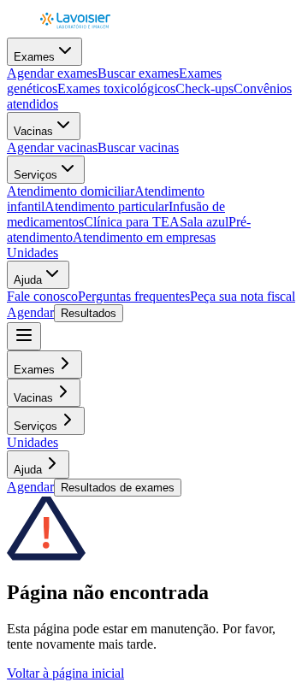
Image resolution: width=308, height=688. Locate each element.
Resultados (88, 313)
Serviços (35, 174)
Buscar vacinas (138, 147)
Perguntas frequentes (134, 296)
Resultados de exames (118, 487)
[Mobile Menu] (24, 336)
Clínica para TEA (132, 222)
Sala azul (204, 222)
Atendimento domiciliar (70, 191)
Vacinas (33, 131)
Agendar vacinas (52, 147)
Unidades (32, 252)
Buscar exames (138, 73)
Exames (34, 56)
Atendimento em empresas (144, 237)
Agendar (30, 312)
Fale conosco (42, 296)
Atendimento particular (106, 206)
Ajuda (28, 279)
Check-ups (204, 88)
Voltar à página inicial (65, 673)
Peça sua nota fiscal (242, 296)
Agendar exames (52, 73)
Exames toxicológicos (116, 88)
